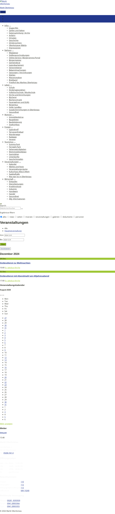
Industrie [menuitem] (13, 189)
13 (5, 360)
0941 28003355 (13, 506)
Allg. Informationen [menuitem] (17, 199)
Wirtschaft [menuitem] (8, 179)
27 (5, 318)
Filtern (3, 244)
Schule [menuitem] (12, 87)
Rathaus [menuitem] (7, 50)
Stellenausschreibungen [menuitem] (19, 55)
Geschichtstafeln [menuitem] (16, 159)
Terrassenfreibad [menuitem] (16, 132)
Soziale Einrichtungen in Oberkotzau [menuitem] (24, 109)
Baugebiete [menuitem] (14, 119)
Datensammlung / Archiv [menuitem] (19, 33)
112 (22, 484)
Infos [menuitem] (6, 25)
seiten (20, 217)
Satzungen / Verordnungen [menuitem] (20, 72)
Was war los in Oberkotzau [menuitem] (20, 176)
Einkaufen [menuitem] (13, 181)
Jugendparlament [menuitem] (16, 65)
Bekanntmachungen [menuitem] (17, 70)
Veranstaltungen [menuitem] (11, 161)
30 (5, 325)
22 (5, 382)
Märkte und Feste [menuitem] (16, 166)
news (11, 217)
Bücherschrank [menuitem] (15, 100)
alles (4, 217)
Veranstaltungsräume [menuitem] (18, 169)
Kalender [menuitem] (13, 164)
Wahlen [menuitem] (12, 75)
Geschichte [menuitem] (13, 40)
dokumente (67, 217)
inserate (29, 217)
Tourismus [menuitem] (8, 142)
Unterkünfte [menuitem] (14, 157)
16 (5, 367)
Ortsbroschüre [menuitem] (15, 43)
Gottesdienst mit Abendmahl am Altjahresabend (24, 276)
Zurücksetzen (5, 249)
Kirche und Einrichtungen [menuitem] (20, 95)
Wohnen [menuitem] (8, 114)
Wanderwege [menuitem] (14, 134)
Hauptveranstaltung (13, 231)
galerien (56, 217)
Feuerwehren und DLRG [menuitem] (19, 102)
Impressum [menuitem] (9, 21)
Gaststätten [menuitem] (14, 154)
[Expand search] (1, 203)
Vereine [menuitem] (12, 139)
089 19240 (25, 490)
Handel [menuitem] (12, 194)
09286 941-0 (8, 453)
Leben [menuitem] (7, 85)
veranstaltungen (42, 217)
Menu (3, 12)
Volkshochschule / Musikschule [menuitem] (22, 92)
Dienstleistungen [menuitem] (16, 184)
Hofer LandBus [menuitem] (15, 107)
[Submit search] (22, 208)
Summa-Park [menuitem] (14, 144)
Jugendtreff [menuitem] (14, 129)
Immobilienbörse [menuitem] (16, 117)
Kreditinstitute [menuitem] (15, 186)
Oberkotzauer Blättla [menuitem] (18, 45)
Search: (3, 205)
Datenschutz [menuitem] (9, 19)
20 (5, 377)
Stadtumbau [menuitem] (14, 124)
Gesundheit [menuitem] (14, 112)
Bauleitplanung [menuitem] (15, 122)
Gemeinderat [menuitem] (14, 62)
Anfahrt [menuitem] (12, 35)
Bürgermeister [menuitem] (15, 60)
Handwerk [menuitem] (13, 191)
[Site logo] (6, 3)
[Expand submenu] (10, 26)
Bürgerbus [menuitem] (13, 105)
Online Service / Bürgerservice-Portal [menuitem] (24, 57)
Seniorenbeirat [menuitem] (15, 67)
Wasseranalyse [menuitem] (15, 77)
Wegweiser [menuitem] (13, 53)
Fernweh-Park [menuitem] (15, 147)
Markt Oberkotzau (7, 8)
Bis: (1, 239)
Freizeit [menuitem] (7, 127)
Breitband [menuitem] (13, 80)
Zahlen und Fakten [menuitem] (17, 30)
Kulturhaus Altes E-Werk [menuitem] (19, 171)
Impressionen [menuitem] (15, 48)
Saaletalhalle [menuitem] (14, 174)
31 (5, 328)
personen (79, 217)
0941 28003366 (13, 503)
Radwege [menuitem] (13, 137)
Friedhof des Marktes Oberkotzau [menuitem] (23, 82)
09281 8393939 (13, 500)
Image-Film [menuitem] (13, 28)
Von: (2, 235)
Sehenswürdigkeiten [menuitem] (17, 149)
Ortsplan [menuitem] (12, 38)
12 (5, 357)
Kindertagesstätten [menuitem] (17, 90)
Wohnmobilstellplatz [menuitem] (17, 152)
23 (5, 385)
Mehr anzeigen (6, 423)
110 (22, 482)
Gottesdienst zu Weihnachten (15, 263)
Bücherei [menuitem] (13, 97)
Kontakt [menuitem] (7, 16)
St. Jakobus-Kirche (12, 267)
